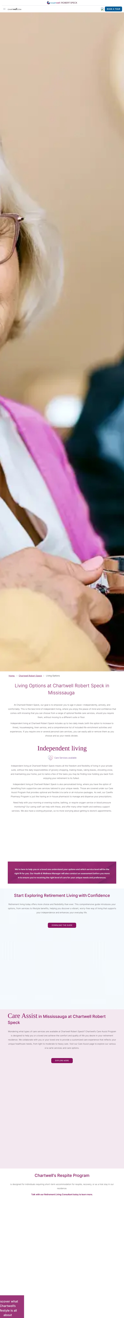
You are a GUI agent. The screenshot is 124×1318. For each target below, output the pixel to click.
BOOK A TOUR (113, 9)
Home (12, 676)
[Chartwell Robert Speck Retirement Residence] (62, 2)
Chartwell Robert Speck (30, 676)
